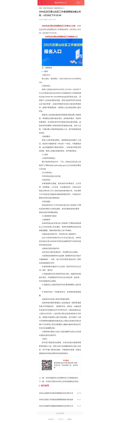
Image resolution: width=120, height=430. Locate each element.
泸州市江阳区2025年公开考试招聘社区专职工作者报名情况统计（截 (71, 381)
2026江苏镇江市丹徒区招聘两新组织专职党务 (56, 400)
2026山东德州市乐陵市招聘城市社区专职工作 (56, 393)
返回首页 (51, 419)
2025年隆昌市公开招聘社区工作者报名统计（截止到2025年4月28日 (71, 378)
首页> (45, 8)
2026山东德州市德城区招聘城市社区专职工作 (56, 406)
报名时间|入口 (58, 8)
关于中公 (61, 419)
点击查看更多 (60, 413)
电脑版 (69, 419)
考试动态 (50, 8)
